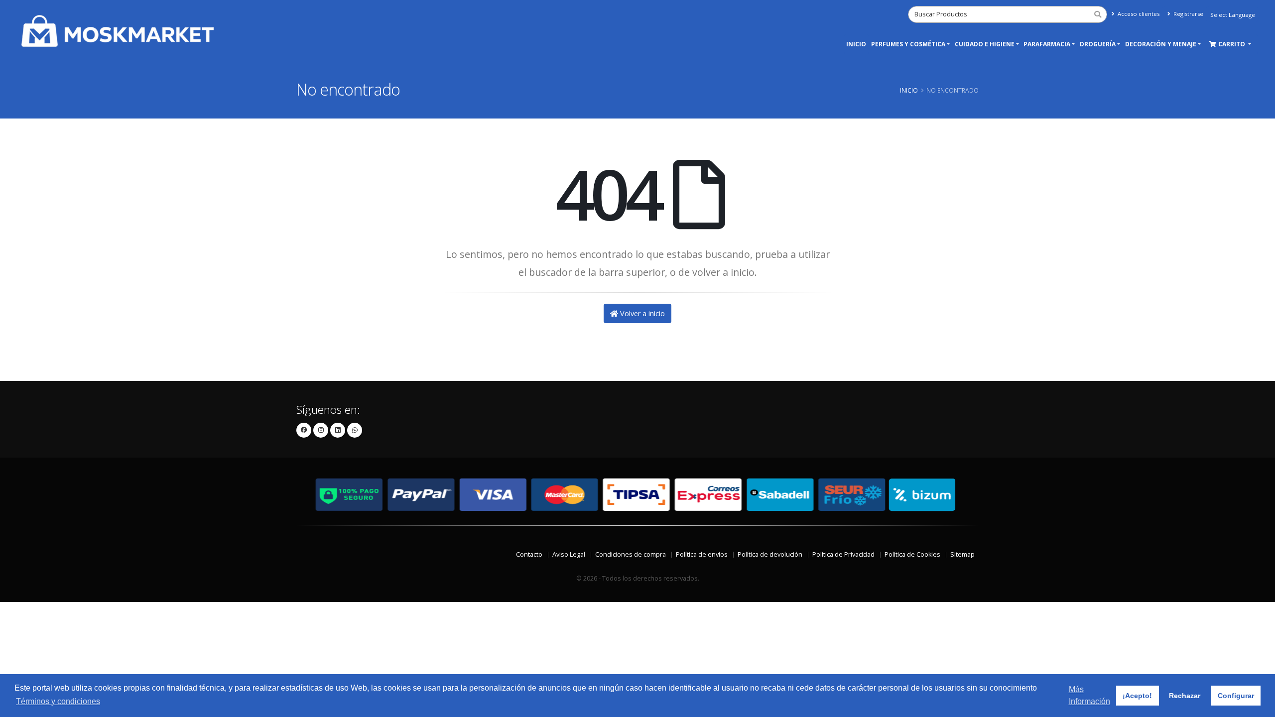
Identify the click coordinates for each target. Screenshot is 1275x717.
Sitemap (962, 554)
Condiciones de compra (630, 554)
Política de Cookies (912, 554)
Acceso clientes (1137, 13)
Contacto (529, 554)
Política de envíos (702, 554)
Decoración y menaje (1160, 44)
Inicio (856, 44)
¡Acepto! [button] (1137, 696)
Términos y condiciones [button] (58, 701)
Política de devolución (770, 554)
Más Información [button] (1089, 695)
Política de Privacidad (843, 554)
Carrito (1232, 44)
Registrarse (1187, 13)
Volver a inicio (641, 313)
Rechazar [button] (1184, 696)
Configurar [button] (1236, 696)
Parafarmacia (1046, 44)
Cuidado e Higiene (985, 44)
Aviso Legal (568, 554)
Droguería (1098, 44)
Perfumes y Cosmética (908, 44)
